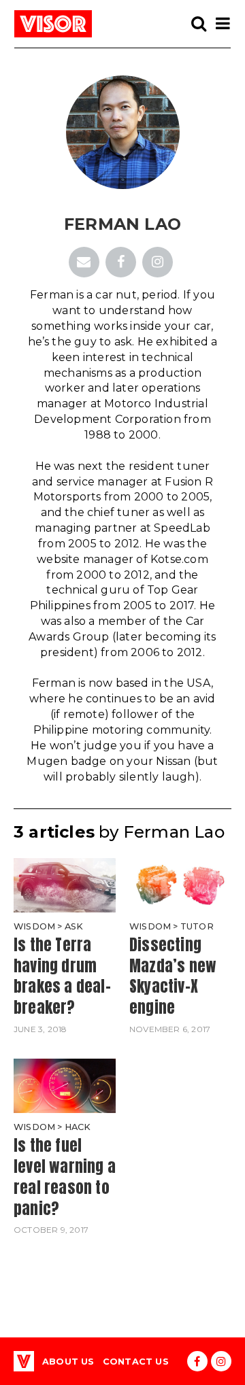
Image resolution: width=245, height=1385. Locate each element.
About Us (68, 1361)
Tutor (197, 926)
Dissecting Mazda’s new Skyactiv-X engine (172, 976)
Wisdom (34, 926)
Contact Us (136, 1361)
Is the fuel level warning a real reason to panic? (65, 1176)
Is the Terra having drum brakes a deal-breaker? (62, 976)
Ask (74, 926)
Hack (78, 1127)
